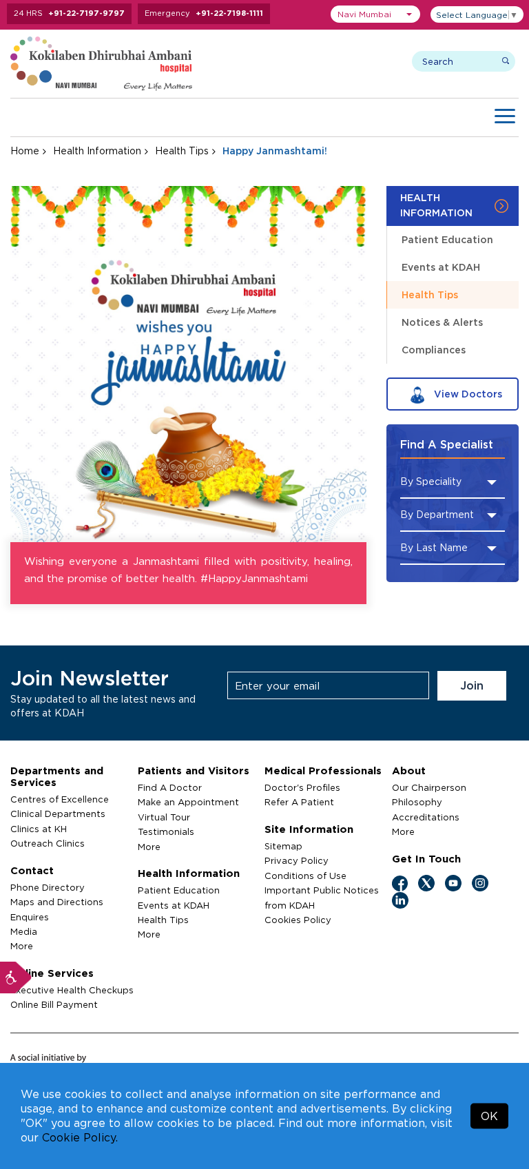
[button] (375, 14)
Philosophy (417, 802)
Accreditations (425, 817)
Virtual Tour (164, 817)
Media (23, 931)
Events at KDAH (441, 267)
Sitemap (283, 846)
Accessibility (16, 977)
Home (24, 150)
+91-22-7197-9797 (86, 13)
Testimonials (166, 831)
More (21, 946)
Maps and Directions (56, 902)
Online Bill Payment (54, 1004)
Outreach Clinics (47, 843)
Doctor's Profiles (302, 787)
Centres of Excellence (59, 799)
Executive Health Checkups (72, 990)
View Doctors (466, 394)
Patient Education (447, 239)
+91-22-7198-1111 (229, 13)
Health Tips (182, 150)
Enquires (29, 917)
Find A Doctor (170, 787)
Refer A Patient (299, 802)
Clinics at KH (38, 829)
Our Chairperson (429, 787)
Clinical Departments (57, 813)
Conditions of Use (305, 875)
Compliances (434, 349)
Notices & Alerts (442, 322)
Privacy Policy (296, 860)
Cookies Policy (297, 919)
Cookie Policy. (80, 1137)
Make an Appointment (188, 802)
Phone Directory (47, 887)
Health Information (97, 150)
